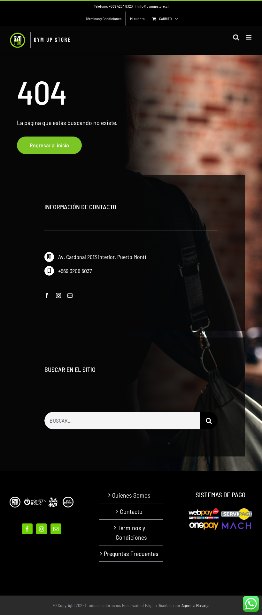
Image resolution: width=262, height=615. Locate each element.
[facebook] (47, 295)
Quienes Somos (131, 495)
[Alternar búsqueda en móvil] (236, 37)
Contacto (131, 511)
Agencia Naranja (195, 605)
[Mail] (55, 528)
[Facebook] (27, 528)
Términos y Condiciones (131, 532)
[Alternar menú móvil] (249, 37)
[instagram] (58, 295)
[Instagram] (41, 528)
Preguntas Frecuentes (131, 553)
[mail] (70, 295)
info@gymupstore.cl (152, 6)
